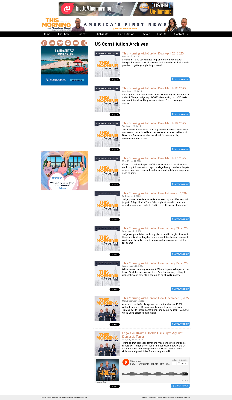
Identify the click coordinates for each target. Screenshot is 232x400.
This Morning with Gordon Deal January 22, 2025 (155, 263)
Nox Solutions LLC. (184, 397)
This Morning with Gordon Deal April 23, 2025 (153, 53)
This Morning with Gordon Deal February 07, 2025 (155, 193)
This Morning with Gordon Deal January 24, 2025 (155, 228)
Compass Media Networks (63, 397)
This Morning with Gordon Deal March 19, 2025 (154, 88)
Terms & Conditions (149, 397)
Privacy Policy (162, 397)
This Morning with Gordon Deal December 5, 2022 (156, 298)
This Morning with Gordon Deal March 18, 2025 (154, 123)
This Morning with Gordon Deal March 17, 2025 (154, 158)
